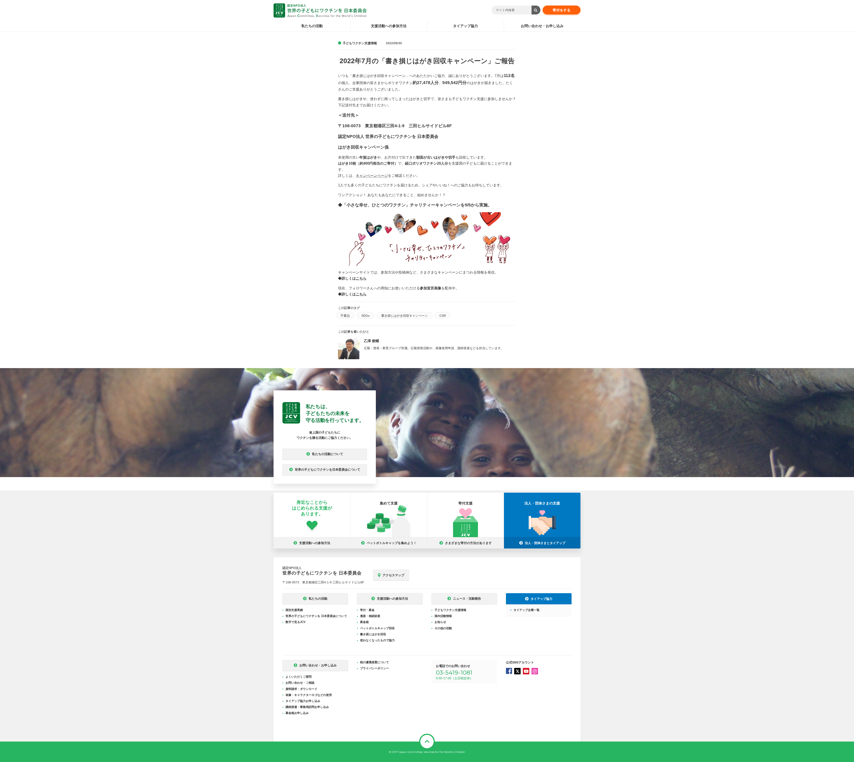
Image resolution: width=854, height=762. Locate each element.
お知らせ (440, 622)
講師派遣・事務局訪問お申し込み (307, 707)
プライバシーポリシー (374, 668)
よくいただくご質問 (299, 676)
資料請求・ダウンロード (301, 689)
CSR (442, 315)
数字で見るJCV (296, 622)
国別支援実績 (294, 610)
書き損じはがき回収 (373, 634)
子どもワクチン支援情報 (360, 43)
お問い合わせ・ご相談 (300, 682)
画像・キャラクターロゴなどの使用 (309, 695)
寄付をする (561, 10)
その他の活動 (443, 628)
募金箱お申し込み (297, 713)
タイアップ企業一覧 (527, 610)
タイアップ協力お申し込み (303, 701)
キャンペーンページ (372, 175)
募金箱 (364, 622)
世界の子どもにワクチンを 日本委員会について (316, 616)
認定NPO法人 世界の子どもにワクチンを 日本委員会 (320, 10)
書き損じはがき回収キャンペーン (404, 315)
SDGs (365, 315)
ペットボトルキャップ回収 (377, 628)
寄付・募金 (367, 610)
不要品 (345, 315)
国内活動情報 (443, 616)
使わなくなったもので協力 (377, 640)
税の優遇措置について (374, 662)
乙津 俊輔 (371, 341)
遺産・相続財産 (370, 616)
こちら (361, 278)
